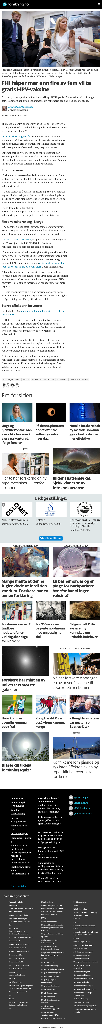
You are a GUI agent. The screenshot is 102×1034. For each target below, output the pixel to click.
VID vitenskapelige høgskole (85, 1006)
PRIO (76, 905)
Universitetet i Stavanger (83, 986)
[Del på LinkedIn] (12, 385)
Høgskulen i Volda (16, 962)
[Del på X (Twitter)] (8, 385)
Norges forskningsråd (50, 976)
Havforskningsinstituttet (19, 951)
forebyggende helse (43, 380)
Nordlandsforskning (49, 966)
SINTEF (76, 922)
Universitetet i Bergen (82, 975)
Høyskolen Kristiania (17, 969)
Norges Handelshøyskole (51, 973)
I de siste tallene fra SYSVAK (16, 239)
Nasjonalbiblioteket (49, 921)
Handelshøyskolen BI (17, 948)
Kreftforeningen (15, 982)
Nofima (44, 959)
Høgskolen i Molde (16, 955)
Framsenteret (14, 941)
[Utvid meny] (99, 4)
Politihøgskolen (80, 902)
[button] (3, 505)
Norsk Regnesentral (49, 993)
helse (26, 380)
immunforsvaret (79, 380)
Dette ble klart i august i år (16, 136)
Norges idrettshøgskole (50, 986)
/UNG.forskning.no (83, 808)
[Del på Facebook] (4, 385)
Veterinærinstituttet (81, 1002)
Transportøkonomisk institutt (86, 962)
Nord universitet (47, 962)
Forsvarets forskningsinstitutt (21, 937)
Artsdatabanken (15, 912)
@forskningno (81, 797)
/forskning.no (81, 803)
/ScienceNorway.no (83, 813)
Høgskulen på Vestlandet (19, 965)
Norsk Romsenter (48, 996)
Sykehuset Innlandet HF (83, 952)
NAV (10, 995)
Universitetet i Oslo (81, 982)
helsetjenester (11, 380)
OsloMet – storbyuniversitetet (53, 1018)
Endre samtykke (19, 886)
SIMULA (77, 919)
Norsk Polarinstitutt (49, 989)
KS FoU (12, 979)
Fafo (10, 925)
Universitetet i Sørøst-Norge (85, 989)
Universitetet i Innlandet (83, 979)
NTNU (43, 918)
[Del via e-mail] (17, 385)
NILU (11, 1008)
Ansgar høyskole (16, 902)
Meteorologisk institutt (18, 992)
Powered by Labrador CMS (51, 1028)
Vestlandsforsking (81, 999)
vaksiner (62, 380)
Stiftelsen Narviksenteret (83, 945)
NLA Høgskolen (47, 902)
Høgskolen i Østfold (17, 958)
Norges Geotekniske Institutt (53, 969)
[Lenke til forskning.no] (48, 3)
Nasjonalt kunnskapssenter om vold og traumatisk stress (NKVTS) (52, 927)
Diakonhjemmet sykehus (19, 915)
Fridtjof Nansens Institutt (19, 944)
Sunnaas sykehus (80, 949)
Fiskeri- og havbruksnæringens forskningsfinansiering (18, 931)
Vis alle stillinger (51, 538)
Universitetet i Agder (82, 972)
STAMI (76, 938)
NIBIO (11, 999)
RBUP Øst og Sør (80, 909)
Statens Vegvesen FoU (82, 942)
